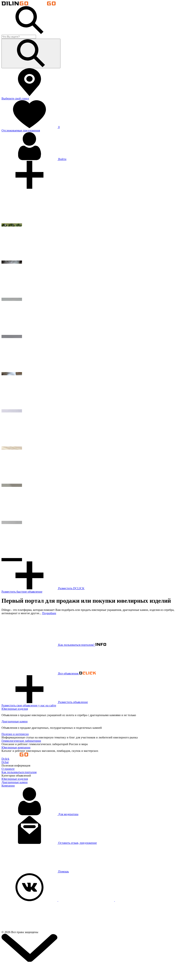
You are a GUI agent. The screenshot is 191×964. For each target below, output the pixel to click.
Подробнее (49, 613)
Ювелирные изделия (14, 708)
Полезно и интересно (15, 734)
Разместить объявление (44, 703)
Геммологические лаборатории (21, 740)
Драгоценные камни (14, 721)
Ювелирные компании (15, 747)
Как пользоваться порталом (19, 772)
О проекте (8, 768)
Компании (8, 785)
